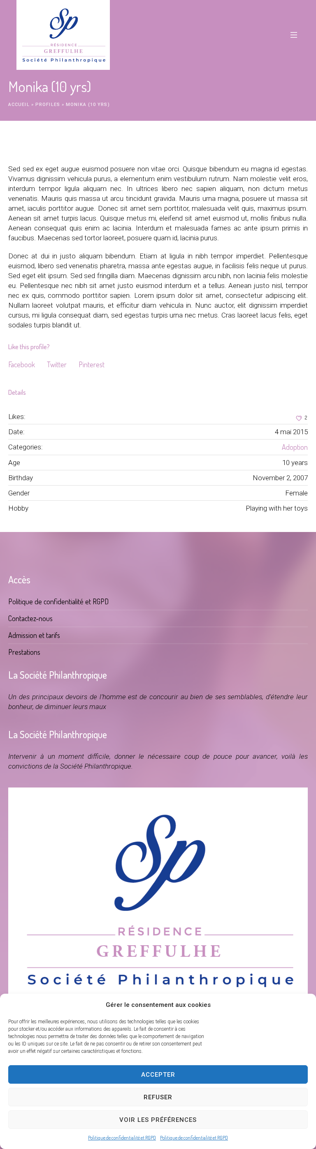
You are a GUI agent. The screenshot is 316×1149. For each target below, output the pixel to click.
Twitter (57, 364)
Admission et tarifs (34, 635)
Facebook (21, 364)
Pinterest (92, 364)
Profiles (47, 104)
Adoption (295, 446)
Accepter (158, 1074)
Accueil (19, 104)
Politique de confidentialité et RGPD (122, 1138)
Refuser (158, 1097)
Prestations (24, 651)
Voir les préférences (158, 1120)
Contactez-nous (30, 618)
